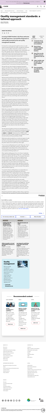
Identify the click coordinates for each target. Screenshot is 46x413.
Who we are (5, 347)
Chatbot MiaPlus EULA (31, 376)
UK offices (29, 351)
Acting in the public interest (7, 351)
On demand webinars (6, 386)
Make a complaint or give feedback (33, 348)
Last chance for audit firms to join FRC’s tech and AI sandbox (23, 244)
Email (8, 33)
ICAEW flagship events (7, 389)
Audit (26, 10)
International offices (30, 354)
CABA (28, 355)
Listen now (35, 322)
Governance (5, 348)
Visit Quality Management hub (9, 285)
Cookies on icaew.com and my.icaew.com (34, 369)
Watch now (23, 328)
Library (4, 366)
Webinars (4, 384)
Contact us (29, 347)
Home (2, 10)
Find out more (26, 3)
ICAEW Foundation (6, 357)
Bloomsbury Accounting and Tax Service (9, 365)
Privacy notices (29, 368)
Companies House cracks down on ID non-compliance (38, 42)
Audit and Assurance (20, 10)
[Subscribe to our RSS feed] (19, 400)
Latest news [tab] (33, 37)
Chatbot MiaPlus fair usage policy (33, 375)
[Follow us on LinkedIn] (5, 400)
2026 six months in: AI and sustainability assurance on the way (8, 244)
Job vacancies (5, 360)
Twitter (2, 33)
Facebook (6, 33)
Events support (5, 390)
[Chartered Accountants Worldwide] (41, 400)
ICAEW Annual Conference (7, 387)
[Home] (5, 6)
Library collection (6, 372)
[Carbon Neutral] (32, 400)
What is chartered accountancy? (8, 352)
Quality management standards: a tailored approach (18, 12)
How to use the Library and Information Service (11, 368)
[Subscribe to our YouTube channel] (14, 400)
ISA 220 (10, 133)
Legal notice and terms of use (32, 372)
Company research (6, 369)
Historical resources (6, 371)
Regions (28, 352)
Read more (10, 324)
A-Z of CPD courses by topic (7, 383)
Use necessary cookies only (8, 216)
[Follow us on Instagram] (11, 400)
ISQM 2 (4, 133)
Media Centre (5, 358)
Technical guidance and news (9, 10)
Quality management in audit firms (35, 10)
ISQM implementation (4, 12)
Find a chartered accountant (8, 355)
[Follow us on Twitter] (3, 400)
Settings (40, 213)
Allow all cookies (37, 216)
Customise (22, 216)
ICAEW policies (29, 365)
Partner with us (29, 357)
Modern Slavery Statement (31, 366)
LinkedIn (4, 33)
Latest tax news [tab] (41, 37)
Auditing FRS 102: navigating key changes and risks (7, 224)
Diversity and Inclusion (7, 354)
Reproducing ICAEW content (32, 371)
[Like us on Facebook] (8, 400)
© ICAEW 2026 (3, 408)
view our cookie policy (24, 208)
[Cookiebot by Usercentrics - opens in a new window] (39, 196)
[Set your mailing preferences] (16, 400)
